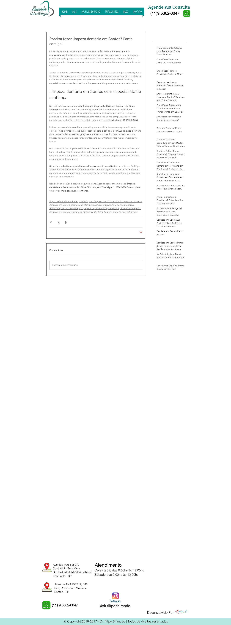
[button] (112, 11)
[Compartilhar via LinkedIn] (66, 222)
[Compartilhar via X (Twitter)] (58, 222)
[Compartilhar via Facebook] (50, 222)
